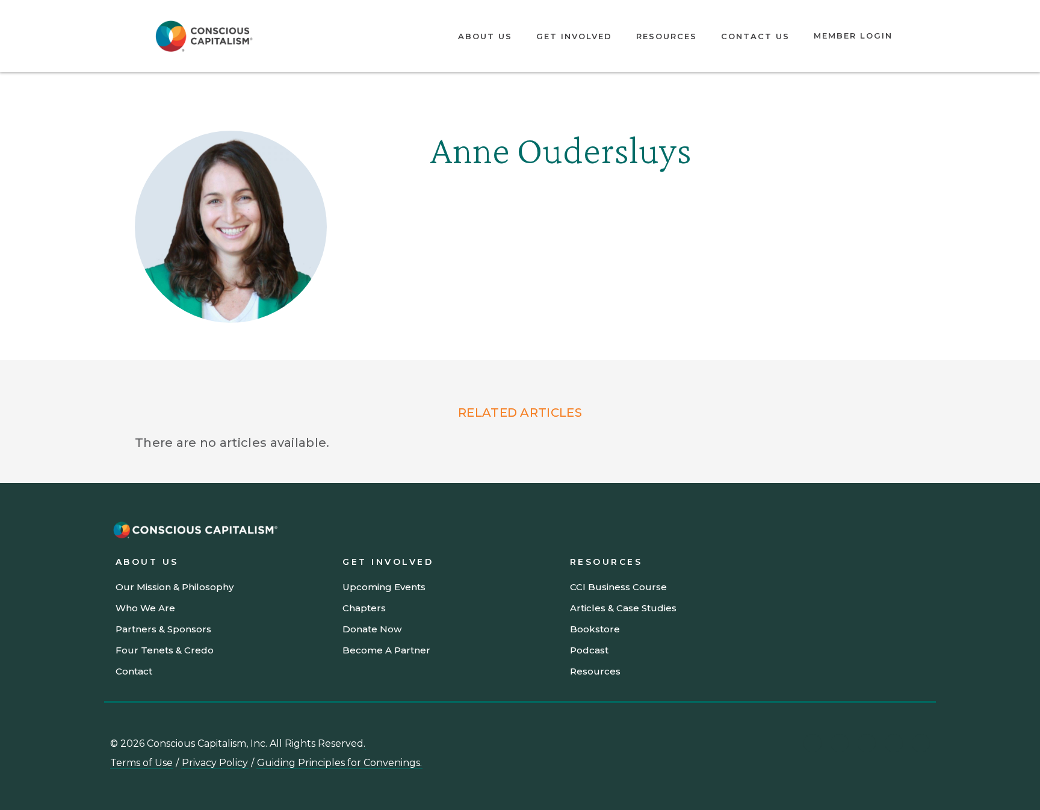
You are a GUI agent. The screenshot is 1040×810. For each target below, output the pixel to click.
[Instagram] (867, 743)
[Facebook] (921, 743)
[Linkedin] (812, 743)
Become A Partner (386, 650)
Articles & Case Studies (623, 608)
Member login (853, 35)
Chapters (364, 608)
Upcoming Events (384, 587)
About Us (485, 36)
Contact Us (755, 36)
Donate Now (371, 629)
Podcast (589, 650)
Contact (134, 671)
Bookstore (595, 629)
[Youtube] (840, 743)
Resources (666, 36)
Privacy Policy (215, 762)
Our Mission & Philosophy (175, 587)
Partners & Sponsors (163, 629)
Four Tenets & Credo (165, 650)
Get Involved (574, 36)
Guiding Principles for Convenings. (339, 762)
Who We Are (145, 608)
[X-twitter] (894, 743)
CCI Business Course (618, 587)
